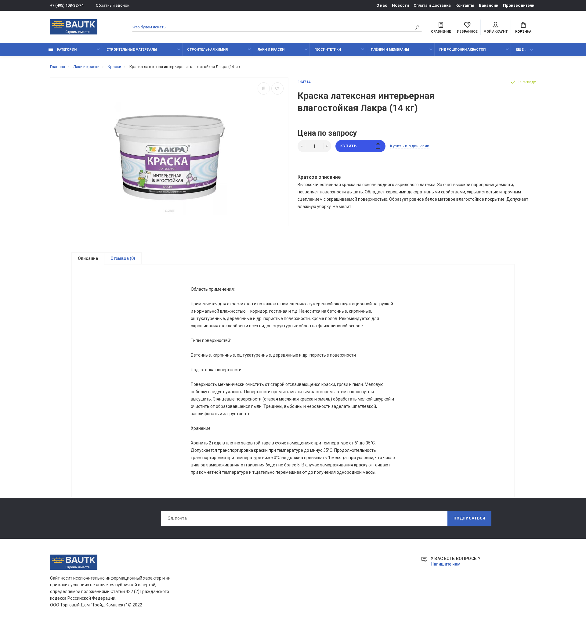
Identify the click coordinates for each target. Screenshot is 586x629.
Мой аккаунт (495, 32)
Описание (88, 258)
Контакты (464, 5)
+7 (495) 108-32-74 (66, 5)
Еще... (521, 50)
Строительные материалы (132, 50)
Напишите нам (446, 564)
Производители (518, 5)
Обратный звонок (112, 5)
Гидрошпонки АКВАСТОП (462, 50)
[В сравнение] (264, 88)
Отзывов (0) (122, 258)
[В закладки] (277, 88)
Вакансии (488, 5)
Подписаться (469, 518)
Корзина (523, 32)
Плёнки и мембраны (390, 50)
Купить (348, 146)
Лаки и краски (271, 50)
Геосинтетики (327, 50)
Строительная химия (207, 50)
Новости (400, 5)
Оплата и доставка (432, 5)
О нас (381, 5)
